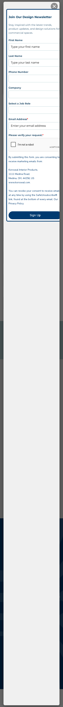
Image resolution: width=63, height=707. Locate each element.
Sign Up (35, 215)
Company (15, 87)
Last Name (15, 56)
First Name (16, 40)
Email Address (18, 119)
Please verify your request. (26, 135)
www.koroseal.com (19, 182)
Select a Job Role (19, 103)
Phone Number (18, 72)
